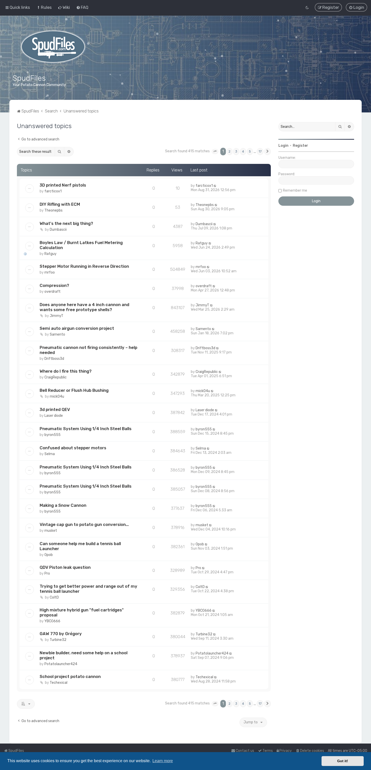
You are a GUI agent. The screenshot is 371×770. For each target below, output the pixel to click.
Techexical (58, 682)
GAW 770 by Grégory (61, 633)
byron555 (52, 435)
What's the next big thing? (66, 223)
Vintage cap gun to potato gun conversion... (84, 524)
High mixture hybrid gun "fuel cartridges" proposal (82, 612)
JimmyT (56, 316)
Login (283, 145)
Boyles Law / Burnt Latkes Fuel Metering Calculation (81, 245)
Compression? (54, 285)
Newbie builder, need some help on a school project (83, 655)
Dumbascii (58, 229)
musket (50, 530)
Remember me (295, 190)
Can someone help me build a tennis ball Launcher (80, 546)
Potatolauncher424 (60, 664)
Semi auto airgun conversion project (77, 328)
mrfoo (49, 272)
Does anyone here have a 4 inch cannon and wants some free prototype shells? (84, 307)
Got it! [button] (342, 761)
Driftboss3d (54, 359)
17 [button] (260, 151)
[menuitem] (44, 7)
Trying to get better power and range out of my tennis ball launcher (88, 589)
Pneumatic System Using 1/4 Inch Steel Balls (85, 428)
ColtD (54, 597)
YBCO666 (52, 621)
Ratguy (50, 254)
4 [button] (243, 151)
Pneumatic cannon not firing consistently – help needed (88, 350)
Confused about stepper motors (73, 447)
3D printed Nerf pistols (63, 185)
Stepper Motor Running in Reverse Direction (84, 266)
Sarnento (57, 334)
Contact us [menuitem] (245, 751)
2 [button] (229, 151)
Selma (49, 454)
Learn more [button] (162, 761)
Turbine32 (58, 640)
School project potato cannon (70, 676)
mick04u (57, 396)
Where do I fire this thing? (66, 371)
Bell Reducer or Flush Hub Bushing (74, 390)
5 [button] (250, 151)
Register (300, 145)
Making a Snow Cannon (63, 505)
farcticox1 (53, 191)
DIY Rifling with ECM (60, 204)
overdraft (52, 291)
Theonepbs (53, 210)
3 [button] (236, 151)
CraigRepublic (55, 377)
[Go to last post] (215, 186)
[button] (215, 151)
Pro (47, 573)
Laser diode (53, 415)
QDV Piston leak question (65, 567)
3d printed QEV (55, 409)
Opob (48, 554)
